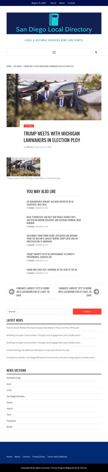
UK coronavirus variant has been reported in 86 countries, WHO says (50, 203)
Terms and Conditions (57, 456)
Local (9, 390)
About (62, 3)
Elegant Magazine (66, 467)
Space (10, 402)
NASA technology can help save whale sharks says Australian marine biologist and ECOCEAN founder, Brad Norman (54, 220)
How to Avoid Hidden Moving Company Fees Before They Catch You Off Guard (43, 327)
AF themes (82, 467)
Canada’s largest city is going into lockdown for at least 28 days (33, 291)
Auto (9, 384)
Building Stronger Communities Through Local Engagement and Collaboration (43, 335)
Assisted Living (13, 377)
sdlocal (29, 147)
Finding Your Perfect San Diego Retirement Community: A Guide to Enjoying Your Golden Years (51, 357)
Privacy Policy (39, 456)
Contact (71, 3)
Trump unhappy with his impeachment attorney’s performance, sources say (51, 256)
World (9, 426)
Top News (29, 126)
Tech (9, 414)
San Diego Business (16, 396)
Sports (10, 408)
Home (53, 3)
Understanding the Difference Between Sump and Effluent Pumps (38, 350)
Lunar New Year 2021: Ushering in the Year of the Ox (52, 269)
